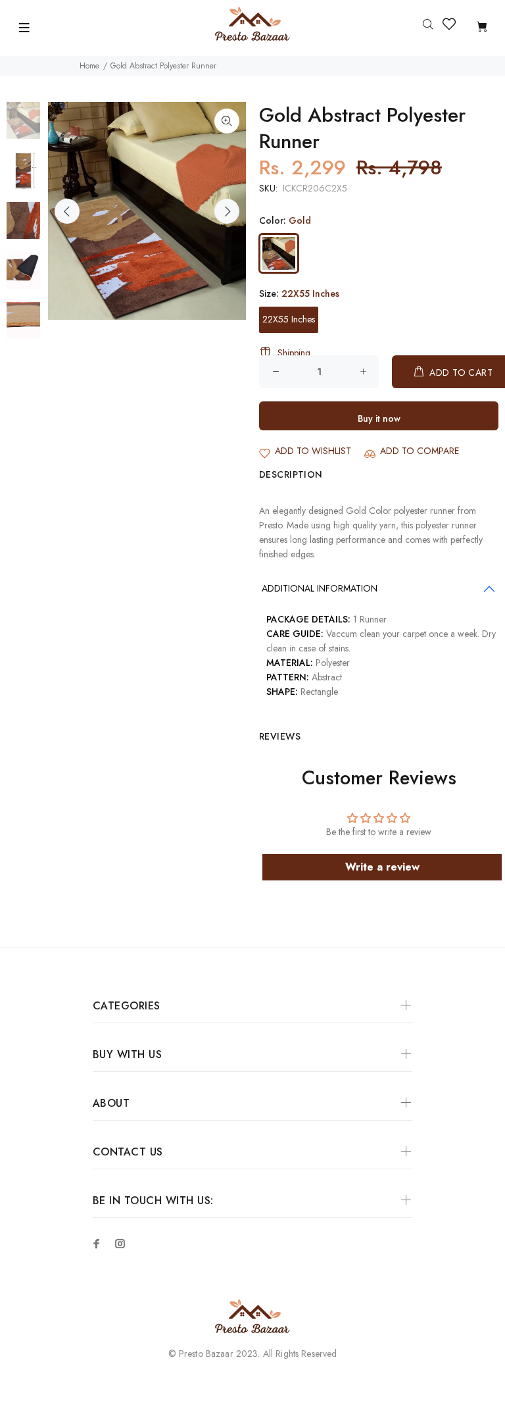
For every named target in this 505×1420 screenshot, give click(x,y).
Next (226, 211)
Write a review (382, 867)
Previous (67, 211)
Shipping (293, 352)
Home (89, 66)
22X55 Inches (288, 319)
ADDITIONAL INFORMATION (319, 588)
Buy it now (379, 418)
